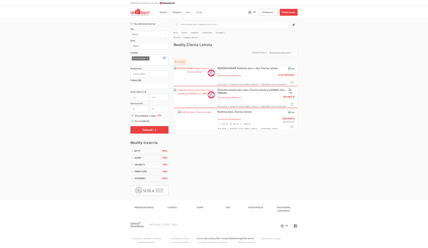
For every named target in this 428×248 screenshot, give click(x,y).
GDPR (200, 207)
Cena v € (138, 92)
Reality (163, 12)
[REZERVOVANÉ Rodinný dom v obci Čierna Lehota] (194, 70)
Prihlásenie (268, 12)
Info (188, 12)
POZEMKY (140, 178)
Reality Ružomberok (147, 242)
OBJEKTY (139, 164)
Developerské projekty (180, 238)
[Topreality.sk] (140, 12)
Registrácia (255, 207)
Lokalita (134, 52)
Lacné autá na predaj (180, 242)
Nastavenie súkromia (283, 209)
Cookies (172, 207)
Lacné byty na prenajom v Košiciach (146, 238)
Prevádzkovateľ (144, 207)
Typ (132, 29)
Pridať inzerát (288, 12)
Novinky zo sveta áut (246, 242)
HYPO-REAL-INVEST (269, 129)
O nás (199, 12)
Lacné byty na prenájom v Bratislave (213, 242)
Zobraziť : (149, 129)
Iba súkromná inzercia (144, 24)
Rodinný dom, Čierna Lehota (234, 111)
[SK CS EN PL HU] (251, 12)
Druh (132, 40)
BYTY (137, 151)
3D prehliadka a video (148, 116)
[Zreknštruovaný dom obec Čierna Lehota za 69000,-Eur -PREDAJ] (194, 91)
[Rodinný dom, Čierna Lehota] (194, 112)
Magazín (177, 12)
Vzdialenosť (136, 68)
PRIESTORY (140, 171)
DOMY (137, 157)
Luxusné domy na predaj (271, 238)
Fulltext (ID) (135, 80)
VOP (228, 207)
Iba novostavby (142, 121)
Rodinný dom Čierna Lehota (244, 84)
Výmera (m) (136, 103)
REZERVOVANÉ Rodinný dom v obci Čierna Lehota (248, 68)
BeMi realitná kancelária (274, 84)
